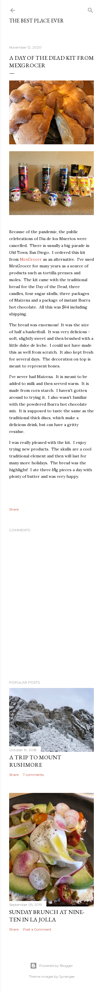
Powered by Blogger (56, 965)
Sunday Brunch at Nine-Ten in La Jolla (46, 915)
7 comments (33, 774)
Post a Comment (37, 929)
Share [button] (14, 509)
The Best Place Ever (36, 20)
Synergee (66, 976)
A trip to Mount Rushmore (35, 761)
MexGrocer (31, 259)
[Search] (90, 9)
